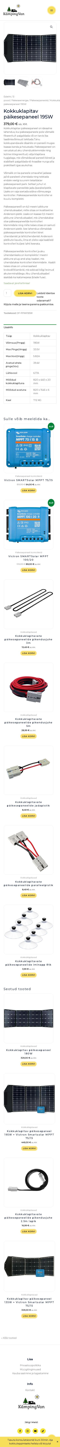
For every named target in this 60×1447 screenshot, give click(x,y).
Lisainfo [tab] (8, 327)
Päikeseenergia (20, 100)
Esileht (7, 96)
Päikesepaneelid (39, 100)
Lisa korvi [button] (28, 490)
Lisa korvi (25, 293)
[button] (51, 26)
